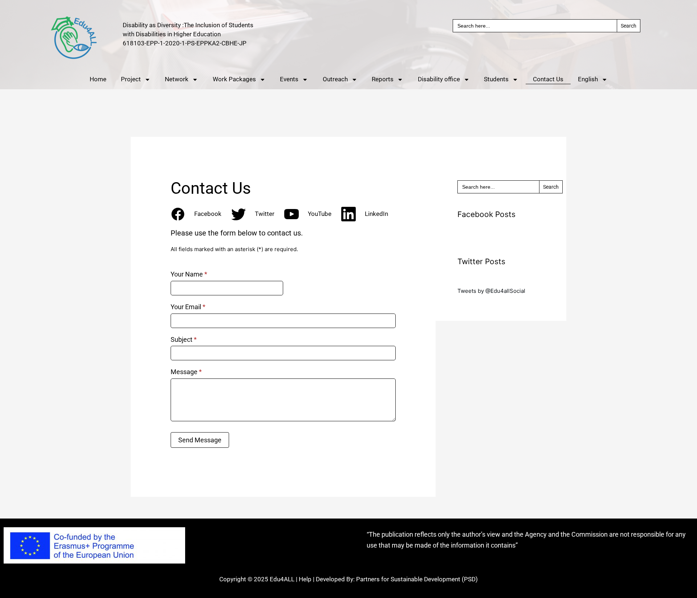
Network (176, 79)
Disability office (439, 79)
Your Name (189, 274)
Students (496, 79)
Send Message (199, 440)
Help (305, 579)
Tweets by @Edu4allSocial (491, 290)
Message (186, 372)
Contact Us (548, 79)
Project (131, 79)
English (588, 79)
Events (289, 79)
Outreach (335, 79)
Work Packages (234, 79)
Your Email (188, 307)
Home (98, 79)
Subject (184, 339)
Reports (383, 79)
